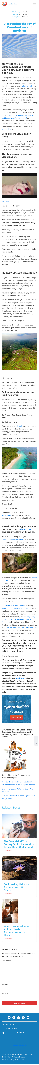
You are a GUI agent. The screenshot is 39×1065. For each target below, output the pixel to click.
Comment (6, 960)
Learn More (8, 851)
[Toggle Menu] (34, 4)
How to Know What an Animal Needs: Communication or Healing (17, 930)
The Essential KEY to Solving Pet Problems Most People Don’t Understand (19, 844)
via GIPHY (6, 201)
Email (5, 993)
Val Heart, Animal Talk (19, 1045)
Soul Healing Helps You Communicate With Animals (17, 887)
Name (5, 984)
